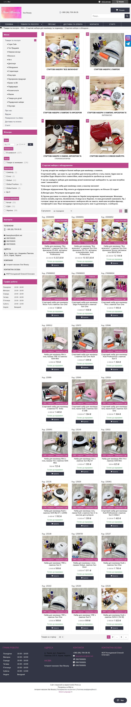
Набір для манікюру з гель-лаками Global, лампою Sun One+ (84, 565)
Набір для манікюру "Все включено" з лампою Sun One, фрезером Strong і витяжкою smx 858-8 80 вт (114, 249)
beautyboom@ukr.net (14, 235)
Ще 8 (8, 192)
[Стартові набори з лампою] (107, 50)
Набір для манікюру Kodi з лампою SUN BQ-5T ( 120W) (55, 512)
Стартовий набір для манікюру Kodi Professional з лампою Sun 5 (114, 356)
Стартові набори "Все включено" (62, 69)
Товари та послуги (30, 24)
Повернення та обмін (14, 118)
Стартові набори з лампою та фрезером (62, 113)
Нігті (22, 28)
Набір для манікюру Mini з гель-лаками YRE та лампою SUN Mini (55, 356)
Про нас (52, 24)
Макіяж (11, 94)
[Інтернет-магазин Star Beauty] (11, 18)
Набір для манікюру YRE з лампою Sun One (55, 616)
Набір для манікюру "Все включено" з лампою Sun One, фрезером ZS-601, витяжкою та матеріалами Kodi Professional (55, 250)
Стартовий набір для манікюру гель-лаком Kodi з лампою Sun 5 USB (84, 409)
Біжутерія (12, 75)
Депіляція (12, 64)
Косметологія (13, 90)
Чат (122, 700)
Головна (9, 24)
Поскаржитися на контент (66, 689)
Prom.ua (78, 685)
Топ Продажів (13, 48)
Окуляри (11, 106)
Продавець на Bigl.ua (65, 687)
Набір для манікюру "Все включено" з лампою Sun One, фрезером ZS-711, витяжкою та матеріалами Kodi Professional (84, 250)
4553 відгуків (106, 2)
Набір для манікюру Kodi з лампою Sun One (114, 564)
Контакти (94, 24)
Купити (56, 265)
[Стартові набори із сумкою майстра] (107, 137)
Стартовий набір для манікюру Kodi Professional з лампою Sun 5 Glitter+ (114, 513)
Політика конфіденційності (86, 689)
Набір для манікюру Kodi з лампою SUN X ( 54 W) (114, 616)
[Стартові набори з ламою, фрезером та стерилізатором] (62, 137)
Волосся (11, 56)
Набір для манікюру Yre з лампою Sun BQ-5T (84, 460)
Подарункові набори (16, 102)
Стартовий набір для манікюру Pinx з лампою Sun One (114, 303)
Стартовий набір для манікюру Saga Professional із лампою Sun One (84, 304)
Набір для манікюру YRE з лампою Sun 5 (85, 616)
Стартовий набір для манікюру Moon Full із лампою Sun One (55, 303)
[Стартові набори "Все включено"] (62, 50)
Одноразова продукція (17, 79)
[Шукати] (127, 16)
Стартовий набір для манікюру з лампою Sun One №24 (84, 355)
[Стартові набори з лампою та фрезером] (62, 93)
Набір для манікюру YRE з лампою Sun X (55, 564)
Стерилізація (13, 71)
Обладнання (13, 67)
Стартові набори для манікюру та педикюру (44, 28)
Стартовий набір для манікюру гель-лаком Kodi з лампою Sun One (114, 409)
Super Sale (12, 44)
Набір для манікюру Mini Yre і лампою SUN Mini (114, 460)
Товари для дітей (15, 98)
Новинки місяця (14, 52)
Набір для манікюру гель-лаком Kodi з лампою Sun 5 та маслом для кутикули (84, 513)
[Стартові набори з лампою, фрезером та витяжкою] (107, 93)
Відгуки (8, 114)
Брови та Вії (13, 83)
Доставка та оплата (73, 24)
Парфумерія (13, 87)
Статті (112, 24)
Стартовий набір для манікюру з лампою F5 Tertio (55, 408)
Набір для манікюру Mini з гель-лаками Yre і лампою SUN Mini (55, 461)
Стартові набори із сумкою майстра (107, 156)
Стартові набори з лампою (107, 69)
